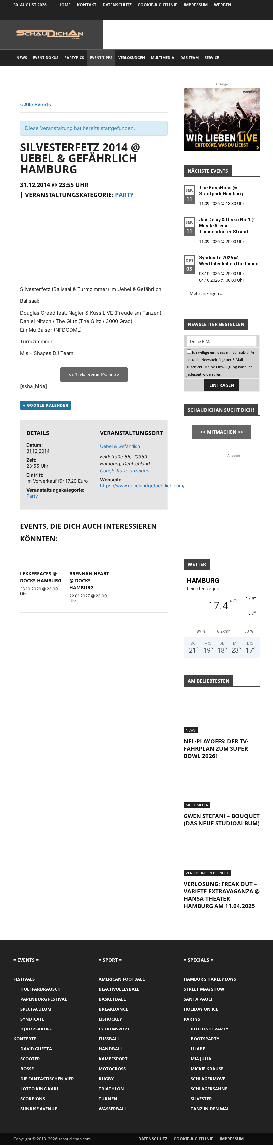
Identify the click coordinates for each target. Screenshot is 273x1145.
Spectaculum (35, 1009)
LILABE (198, 1049)
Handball (111, 1049)
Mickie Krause (207, 1069)
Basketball (112, 999)
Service (212, 57)
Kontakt (86, 5)
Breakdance (113, 1009)
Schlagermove (208, 1079)
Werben (222, 5)
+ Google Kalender (45, 405)
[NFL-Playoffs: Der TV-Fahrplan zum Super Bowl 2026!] (222, 714)
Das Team (189, 57)
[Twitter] (244, 15)
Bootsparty (205, 1039)
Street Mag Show (204, 989)
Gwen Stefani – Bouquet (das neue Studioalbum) (222, 819)
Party (124, 195)
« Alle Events (35, 104)
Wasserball (113, 1109)
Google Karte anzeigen (124, 470)
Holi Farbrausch (40, 989)
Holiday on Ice (201, 1009)
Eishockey (110, 1019)
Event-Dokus (45, 57)
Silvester (201, 1099)
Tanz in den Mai (209, 1109)
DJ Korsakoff (36, 1029)
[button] (252, 58)
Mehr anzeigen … (206, 293)
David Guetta (36, 1049)
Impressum (196, 5)
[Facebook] (222, 15)
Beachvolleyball (119, 989)
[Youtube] (255, 15)
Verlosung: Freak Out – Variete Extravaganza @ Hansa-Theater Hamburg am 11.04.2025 (222, 895)
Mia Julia (201, 1059)
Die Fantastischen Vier (47, 1079)
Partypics (74, 57)
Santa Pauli (198, 999)
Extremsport (114, 1029)
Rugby (106, 1079)
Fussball (109, 1039)
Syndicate (32, 1019)
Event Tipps (101, 57)
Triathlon (111, 1089)
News (21, 57)
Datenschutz (117, 5)
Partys (192, 1019)
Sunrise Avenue (38, 1109)
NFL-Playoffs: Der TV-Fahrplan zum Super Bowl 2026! (216, 748)
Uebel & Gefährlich (120, 446)
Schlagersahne (209, 1089)
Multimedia (162, 57)
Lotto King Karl (39, 1089)
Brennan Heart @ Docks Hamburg (89, 581)
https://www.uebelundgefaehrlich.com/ (142, 485)
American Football (122, 979)
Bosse (27, 1069)
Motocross (112, 1069)
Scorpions (32, 1099)
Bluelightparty (209, 1029)
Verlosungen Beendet (207, 872)
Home (64, 5)
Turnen (108, 1099)
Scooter (30, 1059)
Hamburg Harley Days (210, 979)
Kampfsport (113, 1059)
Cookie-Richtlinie (157, 5)
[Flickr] (233, 15)
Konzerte (24, 1039)
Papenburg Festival (43, 999)
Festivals (24, 979)
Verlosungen (131, 57)
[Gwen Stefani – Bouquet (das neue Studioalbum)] (222, 789)
